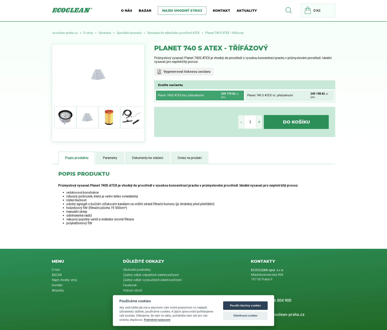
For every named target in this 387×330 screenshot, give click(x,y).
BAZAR (145, 10)
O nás (126, 10)
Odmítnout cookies (245, 315)
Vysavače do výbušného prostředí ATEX (173, 32)
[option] (107, 74)
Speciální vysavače (129, 32)
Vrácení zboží (132, 290)
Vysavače (105, 32)
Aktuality (247, 10)
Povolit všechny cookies (245, 305)
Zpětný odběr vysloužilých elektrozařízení (152, 280)
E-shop (88, 32)
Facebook (130, 285)
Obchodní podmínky (137, 270)
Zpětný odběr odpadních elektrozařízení (151, 275)
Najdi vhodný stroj (182, 10)
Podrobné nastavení (157, 319)
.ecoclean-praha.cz (65, 32)
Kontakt (221, 10)
